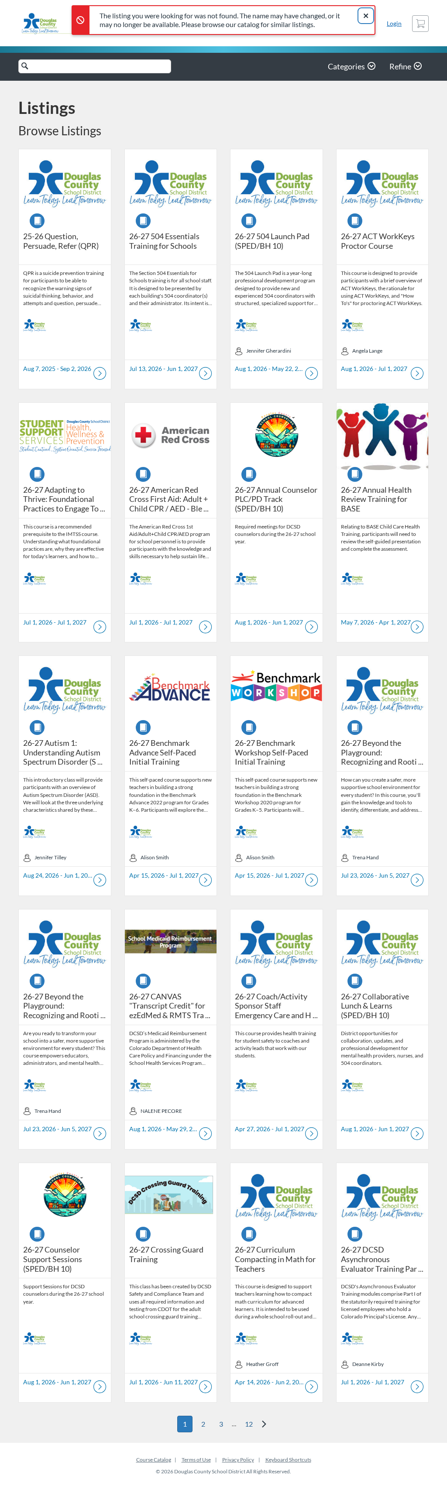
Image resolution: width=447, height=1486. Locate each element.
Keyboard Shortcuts (288, 1459)
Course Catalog (153, 1459)
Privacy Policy (238, 1459)
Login (394, 23)
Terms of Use (196, 1459)
